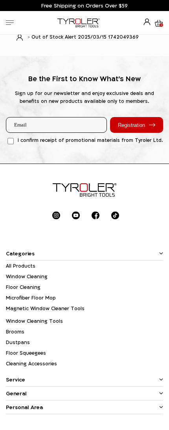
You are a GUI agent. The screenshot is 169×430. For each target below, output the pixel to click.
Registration (131, 125)
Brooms (15, 331)
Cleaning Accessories (31, 363)
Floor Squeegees (26, 353)
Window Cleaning (27, 276)
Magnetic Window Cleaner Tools (45, 308)
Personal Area (24, 407)
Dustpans (18, 342)
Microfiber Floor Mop (31, 297)
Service (15, 379)
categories (20, 253)
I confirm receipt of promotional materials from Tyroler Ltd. (90, 140)
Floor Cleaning (23, 287)
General (16, 393)
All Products (20, 265)
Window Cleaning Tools (34, 321)
